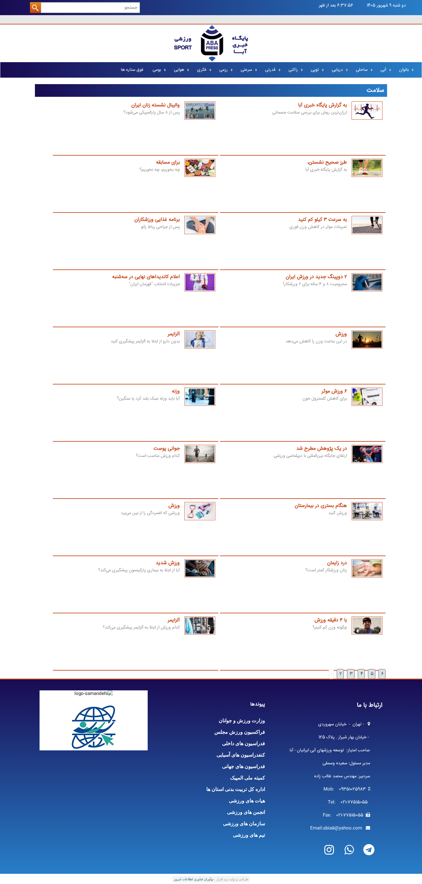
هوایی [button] (179, 70)
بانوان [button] (404, 70)
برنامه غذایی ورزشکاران (157, 220)
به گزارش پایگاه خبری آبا (322, 105)
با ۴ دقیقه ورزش (330, 620)
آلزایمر (174, 334)
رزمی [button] (223, 70)
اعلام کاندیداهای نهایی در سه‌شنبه (146, 277)
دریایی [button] (337, 70)
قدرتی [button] (270, 70)
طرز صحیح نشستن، (327, 162)
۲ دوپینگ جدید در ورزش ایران (316, 277)
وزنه (176, 391)
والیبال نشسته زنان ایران (155, 105)
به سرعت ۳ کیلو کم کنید (322, 220)
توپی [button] (315, 70)
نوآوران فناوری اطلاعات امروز (193, 879)
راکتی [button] (293, 70)
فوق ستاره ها (132, 70)
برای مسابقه (168, 162)
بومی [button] (157, 70)
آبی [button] (383, 70)
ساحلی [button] (362, 70)
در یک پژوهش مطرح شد (321, 449)
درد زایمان (337, 563)
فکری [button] (201, 70)
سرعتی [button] (246, 70)
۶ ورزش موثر (334, 391)
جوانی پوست (167, 449)
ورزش (341, 334)
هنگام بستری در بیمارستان (321, 506)
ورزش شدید (168, 563)
